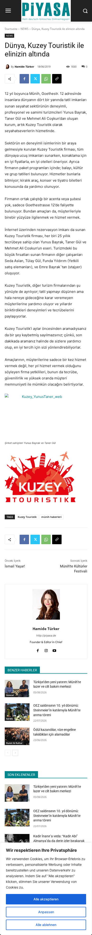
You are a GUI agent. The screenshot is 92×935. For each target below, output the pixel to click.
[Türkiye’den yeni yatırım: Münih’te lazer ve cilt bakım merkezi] (17, 688)
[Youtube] (54, 649)
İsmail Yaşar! (15, 566)
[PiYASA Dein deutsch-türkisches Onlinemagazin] (46, 11)
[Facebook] (24, 78)
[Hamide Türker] (8, 66)
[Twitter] (35, 78)
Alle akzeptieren (46, 899)
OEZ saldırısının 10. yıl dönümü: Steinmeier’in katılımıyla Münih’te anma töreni (56, 710)
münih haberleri (51, 517)
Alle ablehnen (46, 925)
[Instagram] (46, 649)
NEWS (25, 29)
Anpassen (46, 912)
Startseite (11, 29)
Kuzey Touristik (27, 517)
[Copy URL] (57, 78)
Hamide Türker (24, 66)
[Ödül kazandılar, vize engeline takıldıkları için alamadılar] (17, 736)
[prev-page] (8, 753)
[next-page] (15, 753)
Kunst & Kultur (14, 743)
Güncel (10, 695)
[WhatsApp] (46, 78)
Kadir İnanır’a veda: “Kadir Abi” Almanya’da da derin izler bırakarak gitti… (58, 840)
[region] (46, 889)
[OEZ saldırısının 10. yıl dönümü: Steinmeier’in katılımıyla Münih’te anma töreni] (17, 712)
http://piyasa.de (46, 635)
